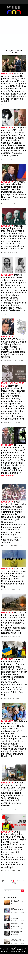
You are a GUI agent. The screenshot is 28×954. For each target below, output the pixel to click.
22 (24, 880)
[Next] (15, 883)
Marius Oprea (15, 934)
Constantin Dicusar (6, 104)
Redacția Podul (15, 918)
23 (13, 883)
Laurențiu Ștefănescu (7, 313)
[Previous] (3, 881)
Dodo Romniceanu (16, 903)
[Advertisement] (14, 33)
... (21, 880)
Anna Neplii (4, 252)
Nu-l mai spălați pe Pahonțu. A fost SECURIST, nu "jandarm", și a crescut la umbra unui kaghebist (17, 933)
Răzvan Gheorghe (6, 159)
